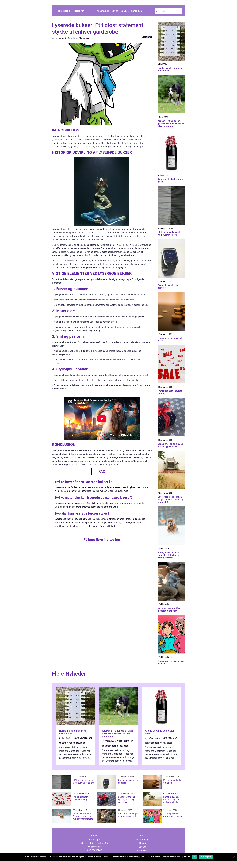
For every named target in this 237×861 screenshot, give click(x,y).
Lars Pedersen (170, 738)
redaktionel (146, 37)
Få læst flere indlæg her (102, 540)
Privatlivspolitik (206, 857)
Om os (115, 11)
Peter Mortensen (81, 38)
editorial (63, 742)
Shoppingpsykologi (76, 742)
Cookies (125, 11)
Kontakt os (136, 11)
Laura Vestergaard (82, 738)
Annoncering (103, 11)
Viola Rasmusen (125, 741)
